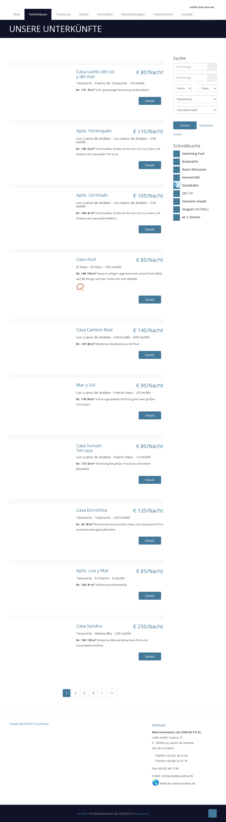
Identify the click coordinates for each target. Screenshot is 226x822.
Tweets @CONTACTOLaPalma (29, 724)
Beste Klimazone (194, 169)
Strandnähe (190, 185)
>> (112, 693)
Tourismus (63, 14)
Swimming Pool (193, 153)
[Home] (113, 4)
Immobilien (105, 14)
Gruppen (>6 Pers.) (195, 209)
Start (16, 14)
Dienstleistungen (133, 14)
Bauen (84, 14)
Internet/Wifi (191, 177)
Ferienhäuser (38, 14)
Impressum (141, 814)
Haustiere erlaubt (194, 201)
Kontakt (187, 14)
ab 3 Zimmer (191, 217)
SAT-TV (187, 193)
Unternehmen (163, 14)
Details (149, 101)
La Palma (83, 814)
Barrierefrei (190, 161)
